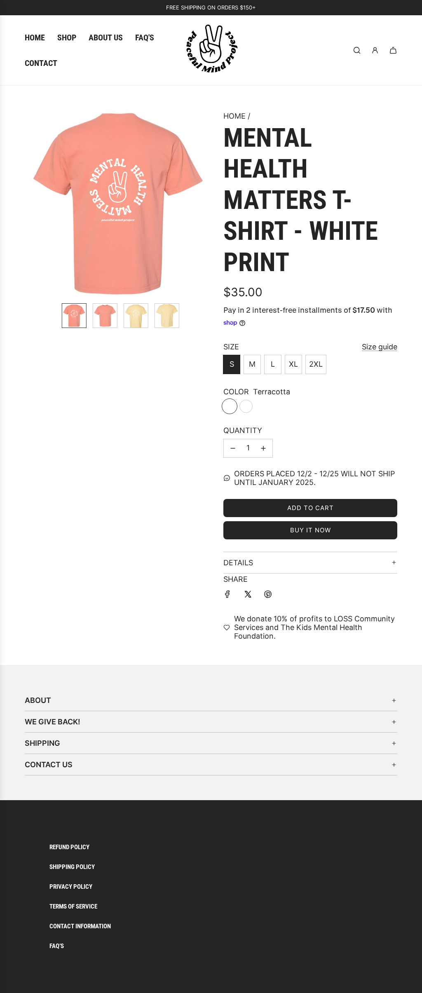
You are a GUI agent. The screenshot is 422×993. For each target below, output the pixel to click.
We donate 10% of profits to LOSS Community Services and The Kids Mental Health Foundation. (314, 627)
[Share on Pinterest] (268, 596)
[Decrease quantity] (233, 448)
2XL (316, 364)
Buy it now (310, 530)
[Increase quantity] (263, 448)
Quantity (242, 430)
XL (293, 364)
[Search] (357, 50)
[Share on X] (248, 596)
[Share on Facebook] (227, 596)
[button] (35, 203)
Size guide (379, 346)
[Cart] (393, 50)
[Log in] (375, 50)
